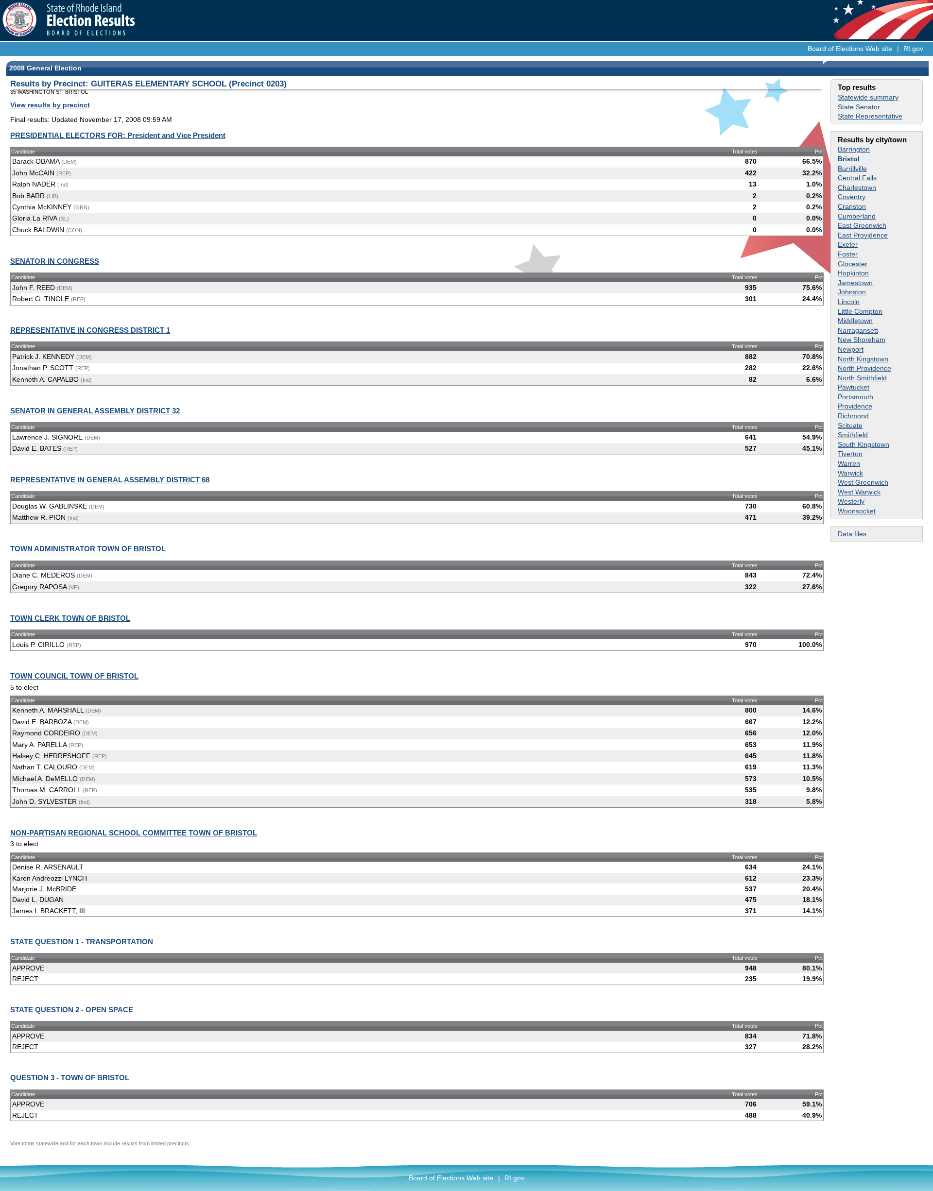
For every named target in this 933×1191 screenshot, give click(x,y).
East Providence (863, 235)
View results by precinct (50, 105)
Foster (848, 254)
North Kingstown (863, 359)
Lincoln (849, 302)
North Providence (864, 368)
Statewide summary (868, 97)
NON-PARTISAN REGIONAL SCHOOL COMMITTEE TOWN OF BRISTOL (133, 833)
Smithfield (853, 435)
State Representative (870, 116)
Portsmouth (855, 397)
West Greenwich (863, 482)
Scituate (850, 425)
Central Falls (857, 178)
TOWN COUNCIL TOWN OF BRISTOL (74, 676)
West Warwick (859, 492)
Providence (855, 406)
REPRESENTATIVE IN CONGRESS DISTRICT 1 (90, 330)
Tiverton (850, 454)
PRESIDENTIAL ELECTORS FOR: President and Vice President (117, 135)
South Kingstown (863, 444)
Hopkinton (853, 273)
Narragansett (858, 330)
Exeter (848, 244)
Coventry (851, 197)
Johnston (852, 292)
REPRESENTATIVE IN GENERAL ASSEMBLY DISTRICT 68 (109, 480)
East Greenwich (862, 225)
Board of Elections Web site (850, 48)
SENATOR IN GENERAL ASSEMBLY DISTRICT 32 (95, 411)
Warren (849, 463)
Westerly (851, 501)
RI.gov (913, 48)
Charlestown (857, 187)
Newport (851, 349)
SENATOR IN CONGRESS (54, 261)
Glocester (852, 264)
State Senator (859, 107)
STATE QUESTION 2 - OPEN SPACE (71, 1009)
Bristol (849, 159)
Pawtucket (853, 387)
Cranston (852, 206)
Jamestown (855, 283)
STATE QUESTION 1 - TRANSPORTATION (81, 941)
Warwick (850, 473)
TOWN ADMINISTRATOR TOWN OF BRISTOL (88, 548)
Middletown (855, 320)
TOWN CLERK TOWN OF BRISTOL (70, 618)
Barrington (854, 149)
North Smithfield (862, 378)
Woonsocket (857, 511)
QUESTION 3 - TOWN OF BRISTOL (69, 1077)
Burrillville (852, 168)
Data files (852, 534)
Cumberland (857, 216)
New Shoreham (861, 339)
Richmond (853, 416)
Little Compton (860, 311)
